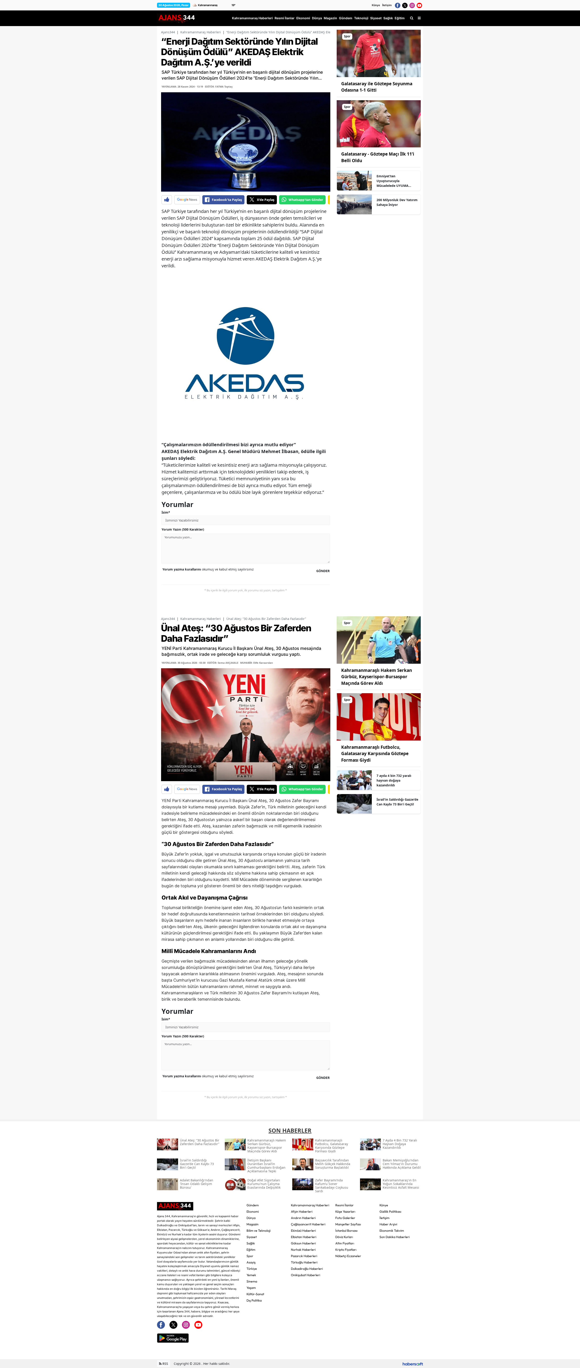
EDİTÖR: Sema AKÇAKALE (222, 662)
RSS (165, 1363)
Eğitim (250, 1250)
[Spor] (379, 53)
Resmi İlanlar (344, 1205)
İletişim (387, 5)
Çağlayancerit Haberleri (308, 1224)
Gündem (252, 1205)
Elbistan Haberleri (303, 1237)
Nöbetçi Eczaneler (348, 1256)
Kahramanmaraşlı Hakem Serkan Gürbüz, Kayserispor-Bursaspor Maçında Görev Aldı (376, 676)
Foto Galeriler (345, 1218)
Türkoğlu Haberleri (304, 1262)
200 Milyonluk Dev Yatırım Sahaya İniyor (397, 202)
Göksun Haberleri (303, 1243)
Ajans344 (168, 32)
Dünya (251, 1218)
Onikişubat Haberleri (305, 1275)
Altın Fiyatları (344, 1243)
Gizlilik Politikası (390, 1211)
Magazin (252, 1224)
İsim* (166, 512)
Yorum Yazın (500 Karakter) (183, 529)
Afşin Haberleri (301, 1211)
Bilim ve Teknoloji (258, 1231)
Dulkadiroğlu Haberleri (307, 1269)
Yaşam (251, 1288)
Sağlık (250, 1243)
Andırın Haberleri (303, 1218)
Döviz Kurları (344, 1237)
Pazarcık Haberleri (304, 1256)
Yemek (251, 1275)
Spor (249, 1256)
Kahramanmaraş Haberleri (200, 32)
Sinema (251, 1281)
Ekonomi (252, 1211)
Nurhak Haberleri (303, 1250)
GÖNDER (323, 571)
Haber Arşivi (388, 1224)
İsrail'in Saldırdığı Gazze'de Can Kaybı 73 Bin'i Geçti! (397, 801)
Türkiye (251, 1269)
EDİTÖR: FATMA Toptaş (218, 86)
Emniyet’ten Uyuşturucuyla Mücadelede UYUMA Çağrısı (392, 181)
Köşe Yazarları (345, 1211)
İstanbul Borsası (346, 1231)
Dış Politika (254, 1300)
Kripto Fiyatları (345, 1250)
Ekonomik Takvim (391, 1231)
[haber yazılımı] (413, 1363)
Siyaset (251, 1237)
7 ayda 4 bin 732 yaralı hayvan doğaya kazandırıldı (394, 780)
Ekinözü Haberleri (303, 1231)
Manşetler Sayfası (348, 1224)
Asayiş (251, 1262)
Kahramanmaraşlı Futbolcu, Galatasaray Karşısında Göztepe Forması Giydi (374, 753)
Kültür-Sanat (255, 1294)
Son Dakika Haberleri (394, 1237)
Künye (376, 5)
